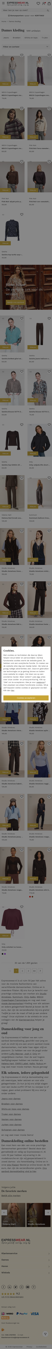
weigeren (40, 682)
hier (38, 677)
